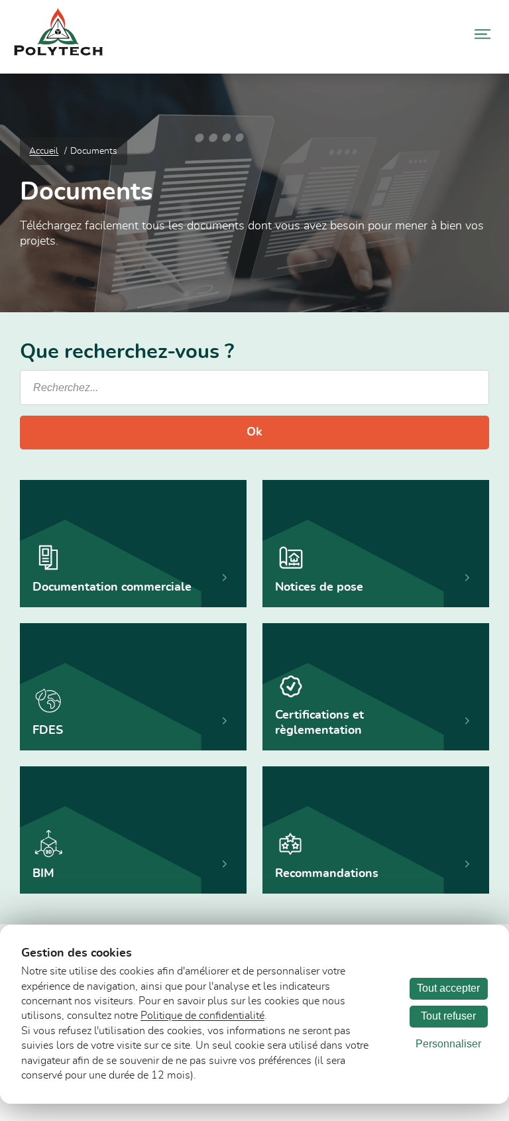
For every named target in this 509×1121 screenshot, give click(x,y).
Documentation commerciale (112, 587)
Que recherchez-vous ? (127, 352)
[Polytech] (58, 52)
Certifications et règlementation (319, 722)
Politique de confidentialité (202, 1015)
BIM (43, 874)
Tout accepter (448, 988)
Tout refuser (448, 1016)
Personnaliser (448, 1043)
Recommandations (326, 874)
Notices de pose (319, 587)
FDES (47, 731)
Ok (254, 432)
